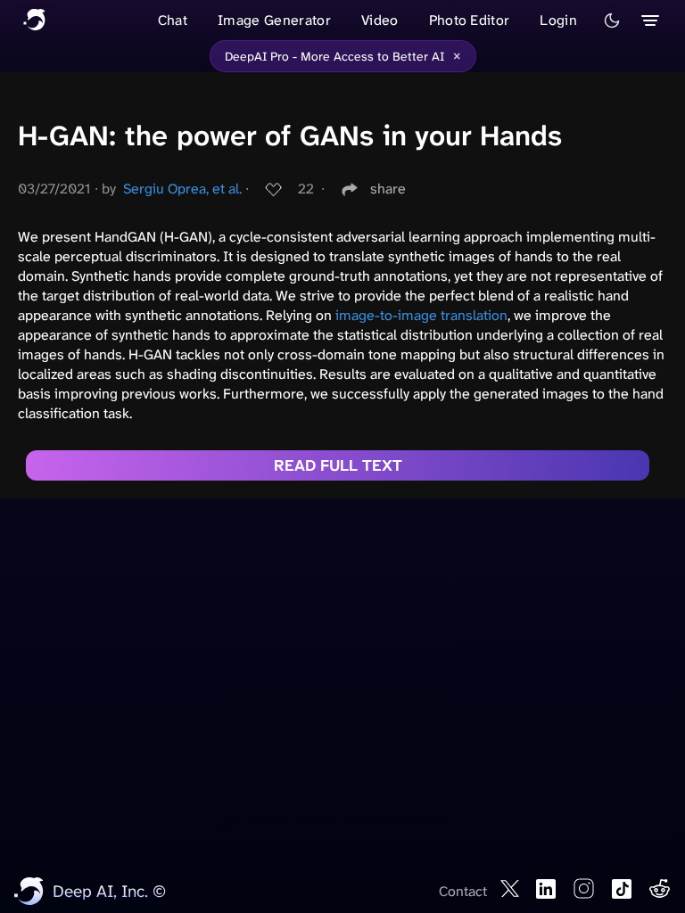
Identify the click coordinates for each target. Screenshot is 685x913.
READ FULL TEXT (338, 465)
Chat (172, 20)
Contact (463, 891)
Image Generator (274, 20)
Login (558, 20)
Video (380, 20)
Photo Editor (469, 20)
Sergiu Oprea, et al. (182, 188)
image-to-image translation (421, 315)
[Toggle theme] (612, 20)
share (388, 188)
